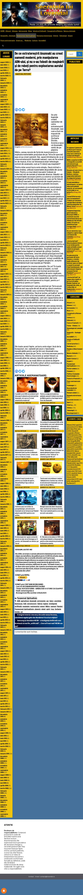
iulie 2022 (3, 234)
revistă (70, 465)
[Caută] (79, 54)
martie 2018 (4, 413)
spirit (48, 609)
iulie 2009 (3, 777)
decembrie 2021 (3, 256)
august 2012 (4, 651)
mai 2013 (3, 617)
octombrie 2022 (3, 223)
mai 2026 (3, 70)
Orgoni (70, 36)
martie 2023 (4, 203)
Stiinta (55, 36)
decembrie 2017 (3, 424)
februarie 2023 (3, 207)
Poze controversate (8, 40)
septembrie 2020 (4, 312)
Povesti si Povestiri (73, 378)
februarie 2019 (3, 375)
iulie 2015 (3, 528)
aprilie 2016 (4, 494)
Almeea (15, 31)
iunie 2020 (3, 321)
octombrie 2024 (3, 140)
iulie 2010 (3, 736)
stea (74, 473)
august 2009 (4, 775)
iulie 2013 (3, 612)
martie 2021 (4, 287)
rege (79, 463)
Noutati (69, 356)
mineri (42, 606)
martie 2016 (4, 497)
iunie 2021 (3, 279)
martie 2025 (4, 117)
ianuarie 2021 (4, 294)
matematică (34, 606)
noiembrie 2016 (3, 470)
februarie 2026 (3, 79)
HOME (3, 31)
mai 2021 (3, 282)
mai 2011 (3, 701)
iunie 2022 (3, 237)
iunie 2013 (3, 614)
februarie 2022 (3, 249)
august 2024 (4, 148)
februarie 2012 (3, 668)
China (74, 431)
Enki (24, 604)
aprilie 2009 (4, 785)
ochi (74, 455)
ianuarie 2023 (4, 210)
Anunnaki (33, 601)
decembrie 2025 (3, 86)
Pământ (60, 606)
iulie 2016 (3, 486)
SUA (74, 475)
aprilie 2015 (4, 536)
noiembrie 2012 (3, 638)
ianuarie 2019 (4, 378)
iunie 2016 (3, 489)
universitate (73, 479)
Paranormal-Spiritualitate (26, 36)
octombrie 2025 (3, 96)
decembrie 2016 (3, 466)
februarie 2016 (3, 500)
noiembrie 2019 (3, 345)
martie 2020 (4, 329)
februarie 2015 (3, 542)
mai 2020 (3, 324)
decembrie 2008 (3, 801)
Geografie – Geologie (8, 36)
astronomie (41, 601)
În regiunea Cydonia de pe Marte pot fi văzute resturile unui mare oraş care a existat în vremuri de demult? (74, 151)
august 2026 (4, 62)
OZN (74, 457)
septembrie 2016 (4, 480)
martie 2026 (4, 75)
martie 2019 (4, 371)
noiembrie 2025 (3, 91)
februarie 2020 (3, 333)
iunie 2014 (3, 572)
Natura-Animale (69, 31)
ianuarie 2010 (4, 754)
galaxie (78, 443)
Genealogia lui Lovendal (74, 328)
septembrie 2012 (4, 647)
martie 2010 (4, 746)
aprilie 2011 (3, 704)
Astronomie (23, 31)
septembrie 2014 (4, 563)
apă (79, 425)
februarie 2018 (3, 416)
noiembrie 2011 (3, 680)
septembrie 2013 (4, 605)
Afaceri (8, 31)
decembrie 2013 (3, 591)
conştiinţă (57, 601)
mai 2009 (3, 783)
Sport (69, 402)
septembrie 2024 (4, 144)
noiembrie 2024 (3, 135)
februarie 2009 (3, 792)
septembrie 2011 (4, 689)
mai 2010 (3, 741)
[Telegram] (23, 109)
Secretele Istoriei (73, 400)
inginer (45, 604)
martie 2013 (4, 622)
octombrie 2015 (3, 517)
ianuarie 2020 (4, 336)
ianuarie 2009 (3, 796)
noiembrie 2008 (3, 806)
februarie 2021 (3, 291)
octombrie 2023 (3, 182)
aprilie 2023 (4, 201)
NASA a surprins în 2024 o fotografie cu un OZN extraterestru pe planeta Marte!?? (75, 163)
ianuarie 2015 (4, 546)
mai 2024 (3, 156)
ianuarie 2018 (4, 420)
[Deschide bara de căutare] (3, 46)
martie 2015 (4, 539)
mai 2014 (3, 575)
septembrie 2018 (4, 396)
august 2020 (4, 316)
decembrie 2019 (3, 340)
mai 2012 (3, 659)
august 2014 (4, 567)
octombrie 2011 (3, 685)
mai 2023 (3, 198)
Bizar (30, 31)
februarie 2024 (3, 165)
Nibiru (48, 606)
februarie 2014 (3, 584)
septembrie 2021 (4, 270)
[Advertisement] (39, 92)
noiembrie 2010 (3, 720)
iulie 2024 (3, 151)
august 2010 (4, 733)
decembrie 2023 (3, 172)
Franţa (70, 443)
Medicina (28, 40)
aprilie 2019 (4, 368)
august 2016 (4, 483)
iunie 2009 (3, 780)
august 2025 (4, 104)
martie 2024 (4, 161)
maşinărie (26, 606)
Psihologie (70, 385)
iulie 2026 (3, 65)
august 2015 (4, 525)
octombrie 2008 (3, 810)
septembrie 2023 (4, 186)
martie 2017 (4, 455)
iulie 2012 (3, 654)
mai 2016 (3, 491)
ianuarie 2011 (4, 712)
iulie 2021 (3, 276)
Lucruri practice (72, 344)
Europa (78, 437)
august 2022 (4, 232)
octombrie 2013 (3, 601)
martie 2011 (4, 706)
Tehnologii (63, 36)
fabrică (39, 604)
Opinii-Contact (72, 358)
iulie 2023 (3, 193)
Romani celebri (72, 393)
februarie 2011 (5, 709)
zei (22, 612)
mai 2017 (3, 449)
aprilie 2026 (4, 73)
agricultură (25, 601)
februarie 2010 (3, 750)
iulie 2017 (3, 444)
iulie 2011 (3, 696)
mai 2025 (3, 112)
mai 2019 (3, 366)
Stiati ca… (20, 40)
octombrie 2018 (3, 391)
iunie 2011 (3, 698)
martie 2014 (4, 581)
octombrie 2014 (3, 559)
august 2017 (4, 441)
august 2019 (4, 358)
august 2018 (4, 399)
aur (47, 601)
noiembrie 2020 (3, 303)
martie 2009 (4, 788)
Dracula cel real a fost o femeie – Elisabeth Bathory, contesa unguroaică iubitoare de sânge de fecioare (75, 174)
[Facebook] (16, 109)
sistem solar (72, 471)
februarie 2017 (3, 458)
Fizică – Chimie (72, 326)
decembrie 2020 (3, 298)
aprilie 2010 (4, 744)
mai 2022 (3, 240)
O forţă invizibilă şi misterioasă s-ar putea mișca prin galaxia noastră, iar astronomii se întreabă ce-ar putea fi (74, 187)
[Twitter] (19, 109)
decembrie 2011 (3, 675)
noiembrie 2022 (3, 219)
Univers (71, 477)
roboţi (43, 609)
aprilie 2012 (4, 662)
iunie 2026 (3, 67)
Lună (78, 447)
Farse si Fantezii (72, 323)
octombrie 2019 (3, 349)
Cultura (35, 40)
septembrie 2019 (4, 354)
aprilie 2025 (4, 115)
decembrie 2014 (3, 550)
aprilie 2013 (4, 620)
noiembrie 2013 (3, 596)
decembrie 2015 (3, 508)
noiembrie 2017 (3, 428)
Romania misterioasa (44, 36)
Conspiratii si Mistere (55, 31)
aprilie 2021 (4, 284)
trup (52, 609)
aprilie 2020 (4, 326)
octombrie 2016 (3, 475)
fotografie (75, 441)
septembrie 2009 (4, 771)
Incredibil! (42, 40)
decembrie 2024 (3, 130)
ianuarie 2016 (4, 504)
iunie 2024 (3, 153)
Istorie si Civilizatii (39, 31)
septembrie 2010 (4, 729)
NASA (70, 451)
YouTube (71, 483)
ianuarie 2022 (4, 252)
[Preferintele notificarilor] (4, 891)
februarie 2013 (3, 626)
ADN (18, 601)
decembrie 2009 (3, 757)
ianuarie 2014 (4, 588)
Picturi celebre (72, 368)
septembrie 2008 (4, 815)
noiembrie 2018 (3, 386)
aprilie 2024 (4, 159)
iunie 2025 (3, 109)
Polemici (70, 371)
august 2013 (4, 609)
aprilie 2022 (4, 243)
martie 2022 (4, 245)
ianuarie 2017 (4, 462)
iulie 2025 (3, 107)
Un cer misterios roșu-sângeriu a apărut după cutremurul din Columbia (74, 234)
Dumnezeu (19, 604)
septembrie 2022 (4, 228)
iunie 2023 (3, 195)
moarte (78, 449)
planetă (37, 609)
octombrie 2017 (3, 433)
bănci (51, 601)
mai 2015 (3, 533)
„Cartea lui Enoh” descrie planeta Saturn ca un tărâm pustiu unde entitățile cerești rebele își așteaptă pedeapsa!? (74, 246)
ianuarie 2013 (4, 630)
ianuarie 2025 (3, 126)
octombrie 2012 (3, 643)
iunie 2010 (3, 738)
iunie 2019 (3, 363)
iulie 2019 (3, 360)
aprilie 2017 (4, 452)
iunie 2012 (3, 656)
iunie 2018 (3, 405)
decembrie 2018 (3, 382)
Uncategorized (72, 413)
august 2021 (4, 274)
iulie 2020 (3, 318)
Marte (70, 449)
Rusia (74, 467)
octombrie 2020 (3, 307)
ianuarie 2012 (4, 672)
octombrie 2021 (3, 265)
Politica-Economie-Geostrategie (73, 375)
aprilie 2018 (4, 410)
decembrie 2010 (3, 715)
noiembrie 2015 (3, 512)
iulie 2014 (3, 570)
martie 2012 (4, 664)
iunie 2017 (3, 447)
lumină (71, 447)
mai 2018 (3, 408)
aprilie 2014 (4, 578)
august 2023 (4, 190)
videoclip (75, 481)
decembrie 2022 (3, 214)
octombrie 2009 (3, 766)
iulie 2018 (3, 402)
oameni (53, 606)
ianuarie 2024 (5, 169)
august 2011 (4, 693)
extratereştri (31, 604)
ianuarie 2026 (4, 83)
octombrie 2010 (3, 725)
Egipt (70, 437)
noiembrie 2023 (3, 177)
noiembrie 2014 (3, 554)
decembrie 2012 (3, 633)
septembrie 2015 (4, 522)
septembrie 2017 (4, 438)
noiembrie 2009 (3, 762)
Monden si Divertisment (74, 349)
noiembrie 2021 (3, 261)
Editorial (70, 320)
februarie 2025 (3, 121)
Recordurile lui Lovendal (72, 389)
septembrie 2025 (4, 100)
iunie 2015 (3, 531)
